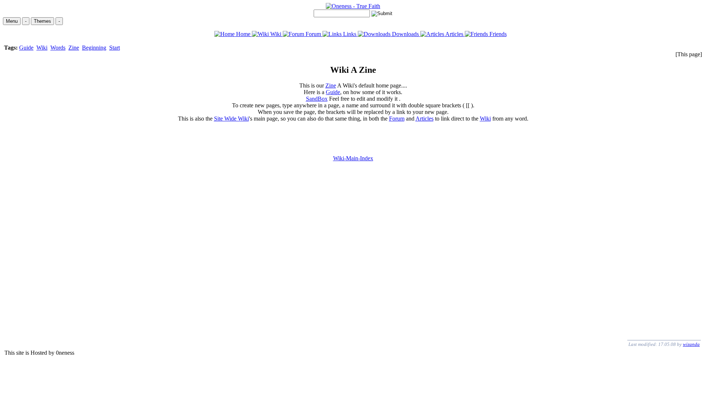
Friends (497, 34)
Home (243, 34)
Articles (454, 34)
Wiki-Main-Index (353, 158)
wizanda (691, 344)
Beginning (94, 47)
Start (114, 47)
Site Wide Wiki (231, 118)
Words (57, 47)
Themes (42, 21)
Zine (73, 47)
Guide (26, 47)
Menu (12, 21)
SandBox (317, 99)
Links (350, 34)
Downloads (405, 34)
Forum (313, 34)
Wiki (276, 34)
